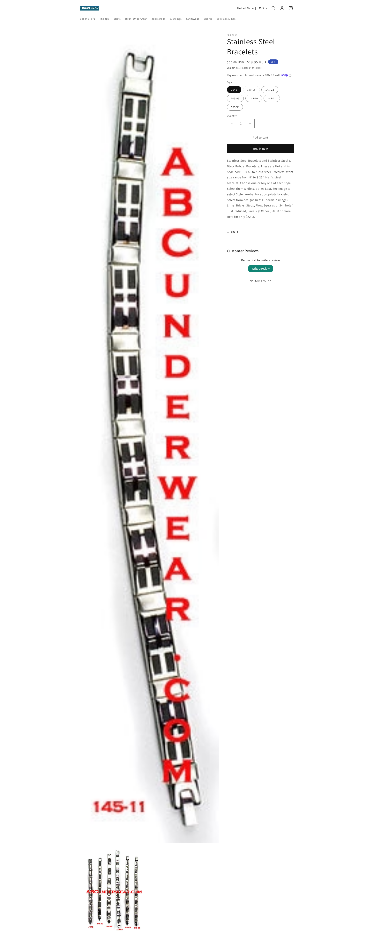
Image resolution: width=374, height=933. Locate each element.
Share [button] (234, 231)
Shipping (232, 67)
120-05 (253, 90)
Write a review (261, 268)
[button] (273, 8)
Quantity (232, 115)
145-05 (235, 98)
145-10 (254, 98)
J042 (234, 89)
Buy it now (260, 148)
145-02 (270, 89)
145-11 (272, 98)
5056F (235, 107)
